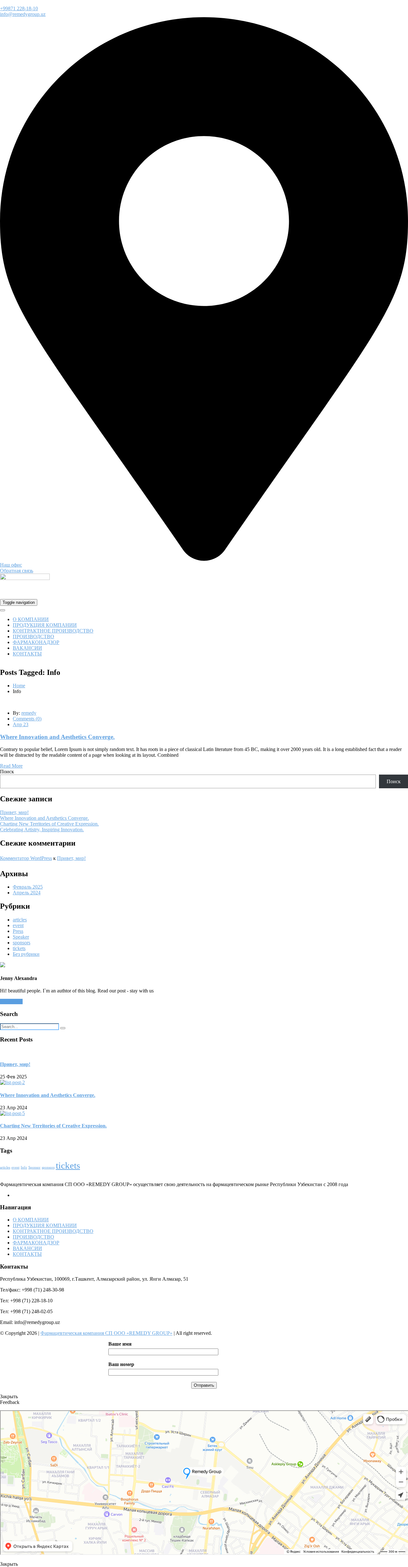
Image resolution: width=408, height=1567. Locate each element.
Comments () (27, 718)
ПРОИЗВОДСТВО (33, 636)
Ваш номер (121, 1364)
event (18, 925)
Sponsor (34, 1167)
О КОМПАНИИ (31, 619)
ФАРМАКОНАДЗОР (36, 642)
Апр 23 (20, 724)
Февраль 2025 (28, 887)
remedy (28, 713)
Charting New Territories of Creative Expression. (49, 823)
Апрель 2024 (26, 892)
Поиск (7, 771)
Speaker (21, 937)
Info (24, 1167)
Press (18, 931)
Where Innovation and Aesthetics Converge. (57, 736)
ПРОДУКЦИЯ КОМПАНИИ (45, 625)
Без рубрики (26, 954)
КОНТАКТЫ (27, 653)
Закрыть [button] (9, 1396)
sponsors (21, 942)
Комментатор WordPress (26, 858)
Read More (11, 766)
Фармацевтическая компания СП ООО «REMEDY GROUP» (106, 1333)
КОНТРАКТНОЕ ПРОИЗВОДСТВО (53, 630)
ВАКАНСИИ (27, 648)
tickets (19, 948)
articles (20, 919)
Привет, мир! (14, 812)
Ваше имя (120, 1344)
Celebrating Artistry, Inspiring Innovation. (42, 829)
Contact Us (11, 1001)
